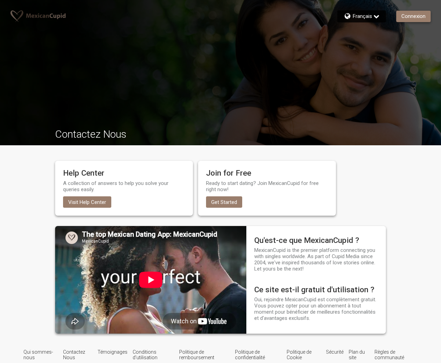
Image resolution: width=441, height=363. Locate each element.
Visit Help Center (87, 202)
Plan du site (357, 354)
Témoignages (112, 352)
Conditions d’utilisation (145, 354)
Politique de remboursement (196, 354)
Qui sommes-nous (38, 354)
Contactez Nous (74, 354)
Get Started (224, 202)
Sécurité (334, 352)
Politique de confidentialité (250, 354)
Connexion (413, 16)
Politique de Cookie (299, 354)
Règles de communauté (389, 354)
